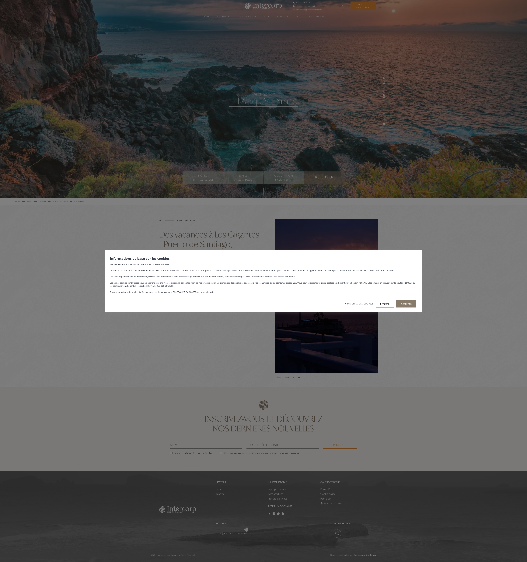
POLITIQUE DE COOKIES (184, 292)
